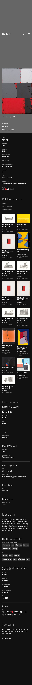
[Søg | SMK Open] (7, 34)
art (21, 545)
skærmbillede (7, 559)
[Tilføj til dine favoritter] (14, 116)
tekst (10, 555)
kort (27, 559)
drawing (14, 549)
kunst (15, 559)
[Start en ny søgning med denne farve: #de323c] (6, 189)
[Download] (7, 116)
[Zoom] (3, 116)
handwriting (6, 549)
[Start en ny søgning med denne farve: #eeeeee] (8, 189)
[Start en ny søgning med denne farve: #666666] (3, 189)
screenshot (6, 545)
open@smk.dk (6, 638)
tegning (5, 555)
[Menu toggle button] (29, 34)
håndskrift (21, 559)
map (16, 545)
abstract (26, 545)
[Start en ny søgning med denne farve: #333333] (13, 189)
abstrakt (16, 555)
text (12, 545)
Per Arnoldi (5, 166)
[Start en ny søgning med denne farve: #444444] (11, 189)
